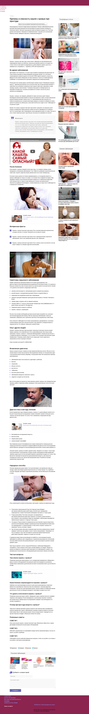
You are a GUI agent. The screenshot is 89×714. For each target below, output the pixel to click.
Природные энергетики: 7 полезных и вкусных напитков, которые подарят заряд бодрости (68, 239)
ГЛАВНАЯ (2, 6)
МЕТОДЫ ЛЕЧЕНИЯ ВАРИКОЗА (12, 699)
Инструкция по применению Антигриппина (13, 667)
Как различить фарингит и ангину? (38, 666)
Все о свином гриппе (49, 665)
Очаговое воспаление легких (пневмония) (37, 425)
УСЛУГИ (2, 9)
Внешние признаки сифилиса (66, 124)
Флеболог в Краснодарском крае (44, 704)
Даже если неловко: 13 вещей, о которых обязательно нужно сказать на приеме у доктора (68, 203)
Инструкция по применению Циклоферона (25, 667)
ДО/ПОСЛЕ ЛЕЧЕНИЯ (10, 697)
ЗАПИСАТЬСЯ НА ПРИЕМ (11, 703)
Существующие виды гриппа (32, 573)
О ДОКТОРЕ (3, 8)
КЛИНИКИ (6, 701)
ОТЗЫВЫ (2, 11)
